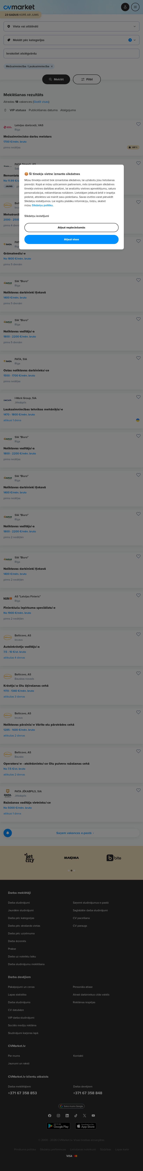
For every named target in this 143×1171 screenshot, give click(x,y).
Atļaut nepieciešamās (71, 227)
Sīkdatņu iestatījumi (36, 216)
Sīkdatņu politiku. (42, 205)
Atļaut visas (71, 239)
